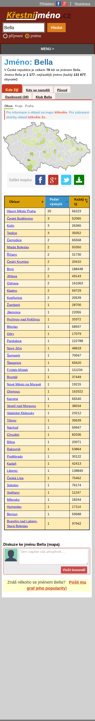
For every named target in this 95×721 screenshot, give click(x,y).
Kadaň (11, 463)
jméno (36, 36)
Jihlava (12, 276)
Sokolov (12, 485)
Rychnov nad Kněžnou (23, 319)
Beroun (12, 514)
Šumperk (13, 355)
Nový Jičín (14, 348)
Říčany (12, 254)
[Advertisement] (47, 654)
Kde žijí (12, 90)
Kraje (19, 106)
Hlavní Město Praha (21, 211)
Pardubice (14, 341)
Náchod (12, 427)
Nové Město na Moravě (24, 384)
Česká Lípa (15, 478)
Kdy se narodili (38, 90)
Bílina (11, 442)
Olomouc (13, 391)
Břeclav (12, 326)
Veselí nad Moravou (21, 406)
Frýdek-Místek (17, 370)
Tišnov (11, 420)
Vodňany (13, 492)
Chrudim (13, 434)
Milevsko (13, 499)
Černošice (14, 240)
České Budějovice (20, 218)
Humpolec (14, 507)
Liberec (12, 470)
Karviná (12, 399)
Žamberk (13, 305)
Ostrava (12, 283)
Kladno (12, 290)
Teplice (12, 233)
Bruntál (12, 377)
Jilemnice (14, 312)
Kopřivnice (14, 298)
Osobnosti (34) (17, 97)
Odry (10, 334)
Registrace (82, 4)
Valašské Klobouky (20, 413)
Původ (62, 90)
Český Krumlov (18, 261)
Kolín (10, 225)
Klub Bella (44, 97)
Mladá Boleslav (18, 247)
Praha (29, 106)
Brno (10, 269)
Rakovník (14, 449)
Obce (8, 106)
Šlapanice (14, 363)
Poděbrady (15, 456)
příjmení (16, 36)
